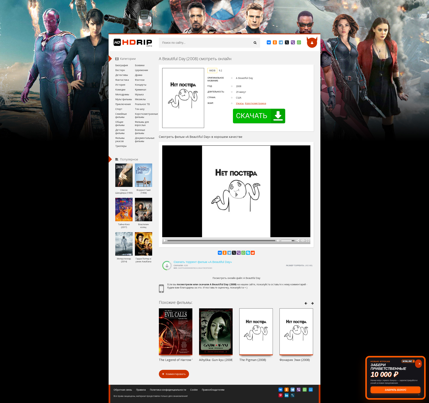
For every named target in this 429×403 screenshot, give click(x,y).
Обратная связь (123, 389)
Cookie (194, 389)
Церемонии (141, 70)
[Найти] (255, 43)
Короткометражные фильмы (143, 115)
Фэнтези (139, 79)
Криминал (140, 89)
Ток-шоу (139, 109)
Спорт (118, 109)
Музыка (139, 94)
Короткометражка (255, 103)
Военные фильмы (140, 131)
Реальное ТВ (142, 104)
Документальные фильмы (143, 139)
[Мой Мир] (311, 390)
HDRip (130, 42)
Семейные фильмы (121, 115)
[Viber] (293, 43)
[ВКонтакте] (269, 43)
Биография (121, 65)
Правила (141, 389)
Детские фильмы (120, 131)
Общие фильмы (120, 123)
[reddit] (253, 253)
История (120, 84)
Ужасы (239, 103)
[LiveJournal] (293, 396)
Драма (138, 75)
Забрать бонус (395, 389)
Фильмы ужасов (120, 139)
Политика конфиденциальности (168, 389)
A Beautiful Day (251, 278)
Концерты (140, 84)
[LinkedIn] (287, 396)
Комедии (120, 89)
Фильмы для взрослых (142, 123)
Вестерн (120, 70)
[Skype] (248, 253)
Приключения (123, 104)
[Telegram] (281, 43)
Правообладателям (213, 389)
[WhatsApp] (299, 43)
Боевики (139, 65)
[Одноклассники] (275, 43)
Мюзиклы (140, 99)
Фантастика (122, 79)
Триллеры (121, 146)
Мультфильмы (123, 99)
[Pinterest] (281, 396)
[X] (287, 43)
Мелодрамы (122, 94)
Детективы (121, 75)
